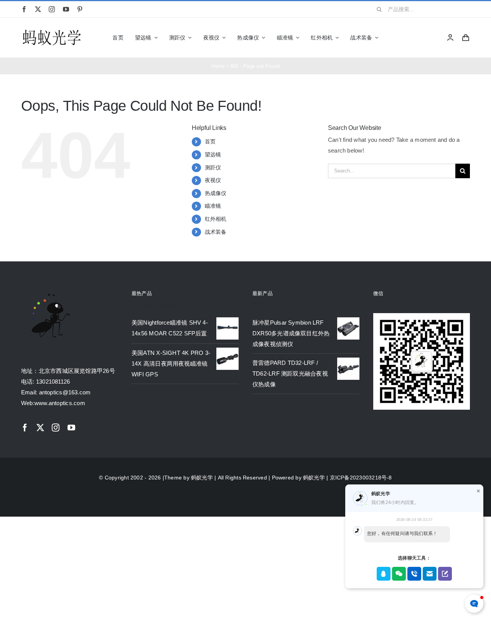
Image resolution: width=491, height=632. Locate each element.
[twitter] (38, 9)
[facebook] (24, 9)
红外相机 (216, 219)
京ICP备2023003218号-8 (361, 477)
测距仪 (213, 167)
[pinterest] (80, 9)
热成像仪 (216, 193)
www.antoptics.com (60, 403)
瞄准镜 (213, 206)
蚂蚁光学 (202, 477)
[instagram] (52, 9)
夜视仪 (213, 180)
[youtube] (66, 9)
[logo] (51, 30)
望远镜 (213, 154)
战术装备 (216, 232)
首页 (210, 141)
